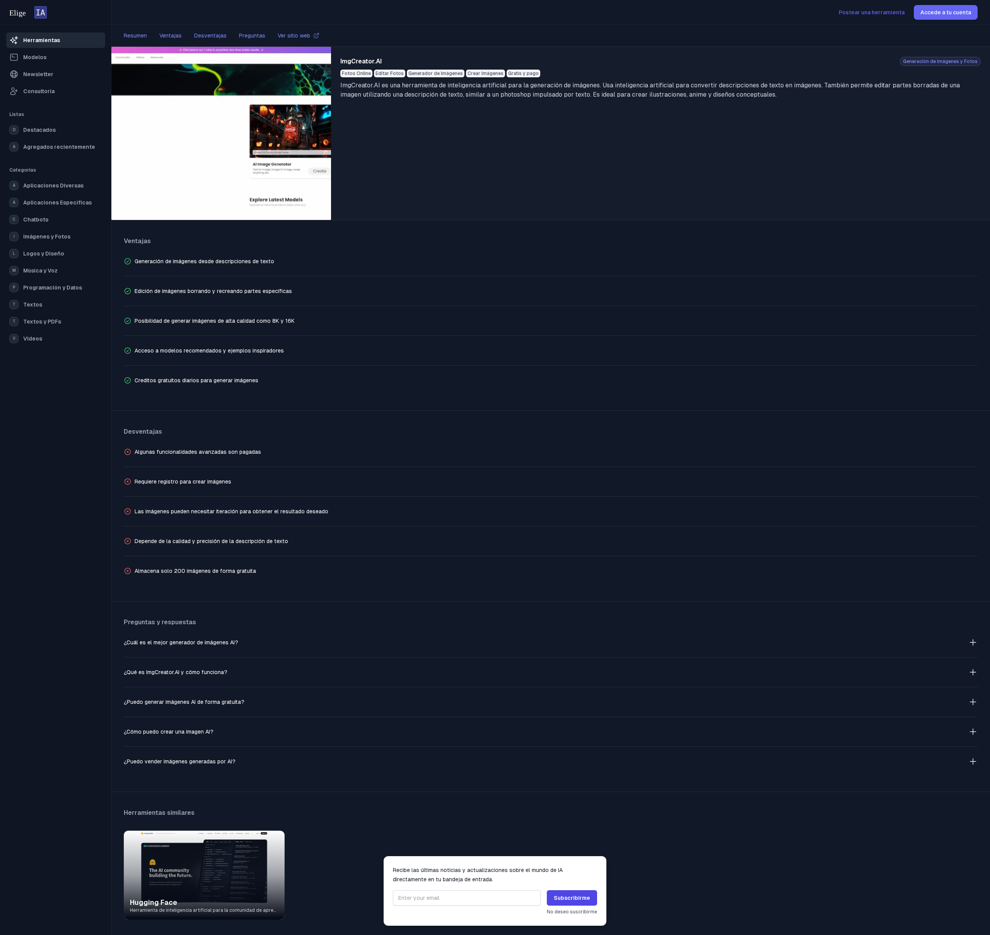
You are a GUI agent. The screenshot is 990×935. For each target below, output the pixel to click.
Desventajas (210, 35)
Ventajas (170, 35)
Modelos (34, 57)
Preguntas (252, 35)
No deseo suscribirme (572, 912)
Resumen (135, 35)
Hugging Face (153, 902)
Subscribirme (572, 898)
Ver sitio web (294, 35)
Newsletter (38, 74)
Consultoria (39, 91)
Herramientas (41, 40)
